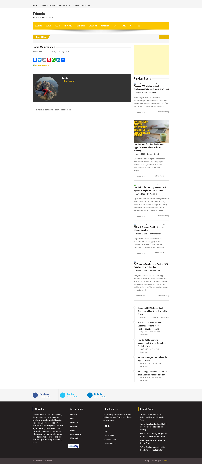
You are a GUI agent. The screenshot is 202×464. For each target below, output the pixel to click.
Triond (166, 461)
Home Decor (80, 26)
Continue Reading (163, 112)
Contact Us (75, 5)
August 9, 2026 (141, 93)
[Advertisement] (151, 60)
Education (93, 26)
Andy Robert (154, 154)
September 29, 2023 (52, 52)
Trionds (39, 13)
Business (38, 26)
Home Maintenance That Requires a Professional (53, 110)
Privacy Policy (63, 5)
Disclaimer (52, 5)
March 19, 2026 (142, 234)
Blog (72, 418)
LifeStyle (68, 26)
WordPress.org (110, 443)
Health (57, 26)
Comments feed (110, 439)
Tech (115, 26)
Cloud (48, 26)
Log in (107, 431)
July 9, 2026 (140, 154)
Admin (66, 52)
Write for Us (86, 5)
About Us (43, 5)
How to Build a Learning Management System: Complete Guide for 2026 (152, 343)
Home (35, 5)
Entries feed (109, 435)
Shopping (105, 26)
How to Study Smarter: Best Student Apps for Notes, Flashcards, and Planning (149, 147)
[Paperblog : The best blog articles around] (73, 448)
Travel (123, 26)
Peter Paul (153, 194)
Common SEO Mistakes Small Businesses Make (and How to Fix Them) (152, 311)
